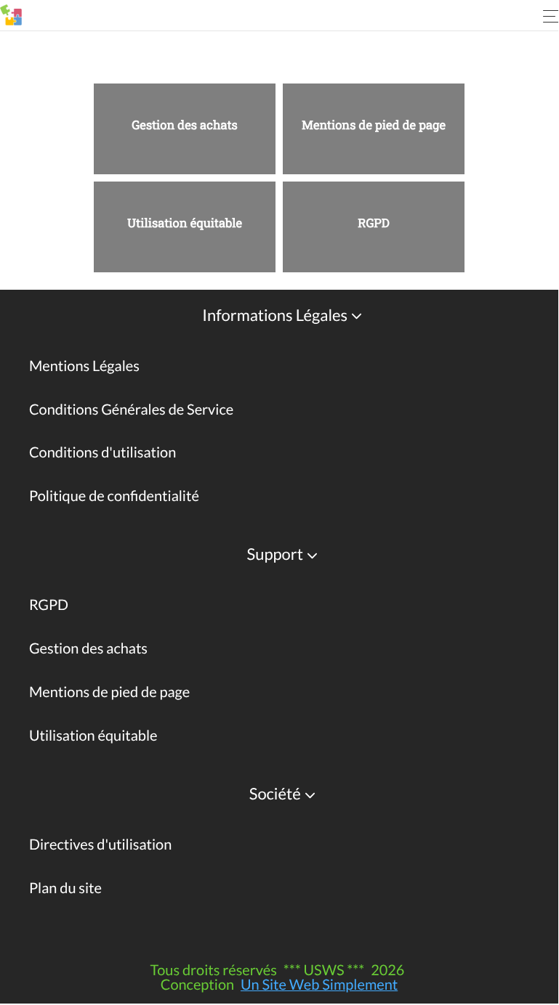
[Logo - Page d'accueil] (11, 15)
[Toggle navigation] (544, 15)
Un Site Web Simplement (319, 984)
